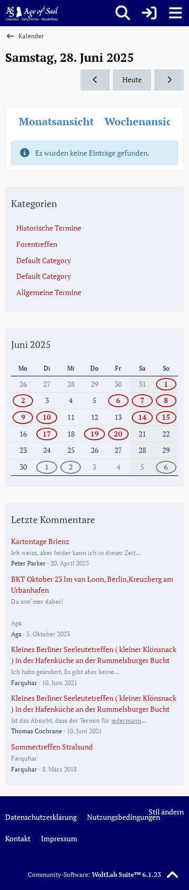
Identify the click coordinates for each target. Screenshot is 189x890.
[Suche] (122, 13)
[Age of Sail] (31, 13)
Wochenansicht (143, 121)
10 (47, 417)
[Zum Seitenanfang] (172, 875)
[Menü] (175, 13)
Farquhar (24, 683)
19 (94, 434)
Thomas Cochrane (36, 731)
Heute (132, 79)
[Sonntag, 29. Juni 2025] (169, 80)
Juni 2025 (31, 344)
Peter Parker (28, 563)
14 (142, 417)
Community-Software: (94, 874)
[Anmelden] (149, 13)
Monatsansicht (56, 121)
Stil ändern (166, 812)
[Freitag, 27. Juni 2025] (95, 80)
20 (118, 434)
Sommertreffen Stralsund (52, 747)
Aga (16, 634)
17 (47, 434)
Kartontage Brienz (40, 541)
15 (166, 417)
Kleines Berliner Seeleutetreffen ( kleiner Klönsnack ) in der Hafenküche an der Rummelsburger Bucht (93, 654)
